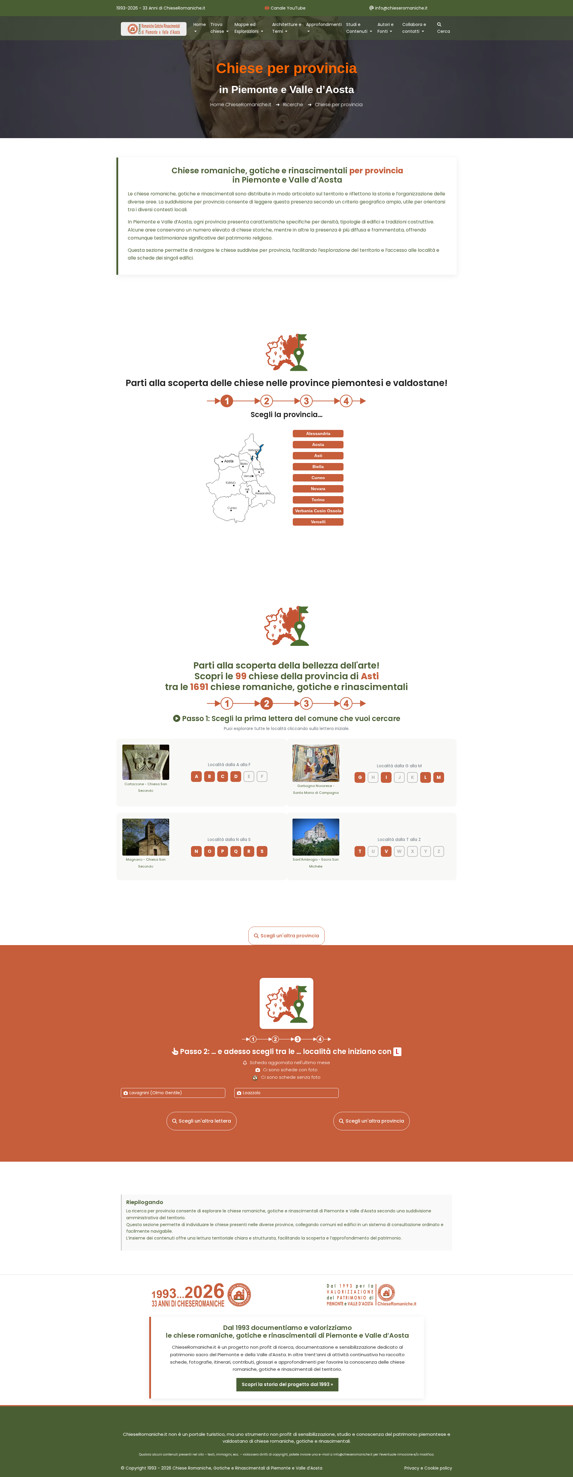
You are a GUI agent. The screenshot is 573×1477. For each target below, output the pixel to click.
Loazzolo (252, 1093)
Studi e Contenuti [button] (357, 27)
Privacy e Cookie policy (428, 1468)
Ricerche (293, 104)
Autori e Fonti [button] (386, 27)
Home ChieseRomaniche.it (240, 104)
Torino (318, 499)
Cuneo (318, 477)
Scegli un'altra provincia (290, 935)
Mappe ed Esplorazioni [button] (247, 27)
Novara (318, 488)
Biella (318, 466)
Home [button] (199, 24)
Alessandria (318, 433)
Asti (318, 455)
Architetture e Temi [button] (286, 27)
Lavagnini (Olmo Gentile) (156, 1093)
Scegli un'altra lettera (205, 1121)
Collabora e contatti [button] (414, 27)
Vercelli (318, 521)
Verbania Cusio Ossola (318, 510)
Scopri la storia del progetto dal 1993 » (287, 1384)
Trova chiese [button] (217, 27)
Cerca (443, 31)
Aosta (318, 444)
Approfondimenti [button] (324, 24)
